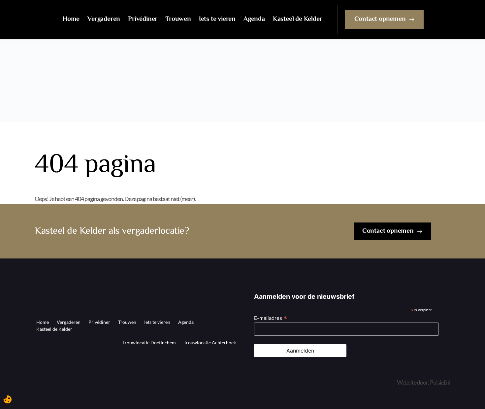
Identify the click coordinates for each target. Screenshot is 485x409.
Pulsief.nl (440, 382)
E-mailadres (270, 318)
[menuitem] (71, 19)
